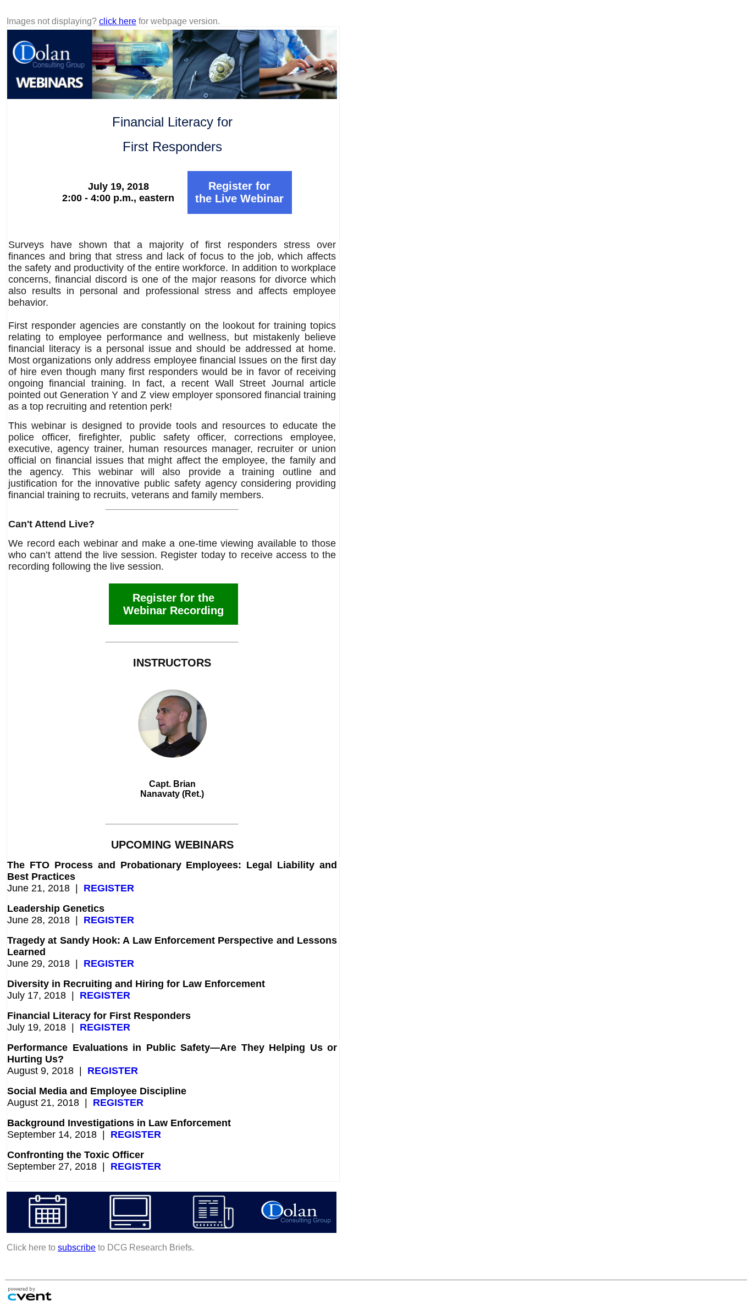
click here (117, 21)
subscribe (77, 1247)
